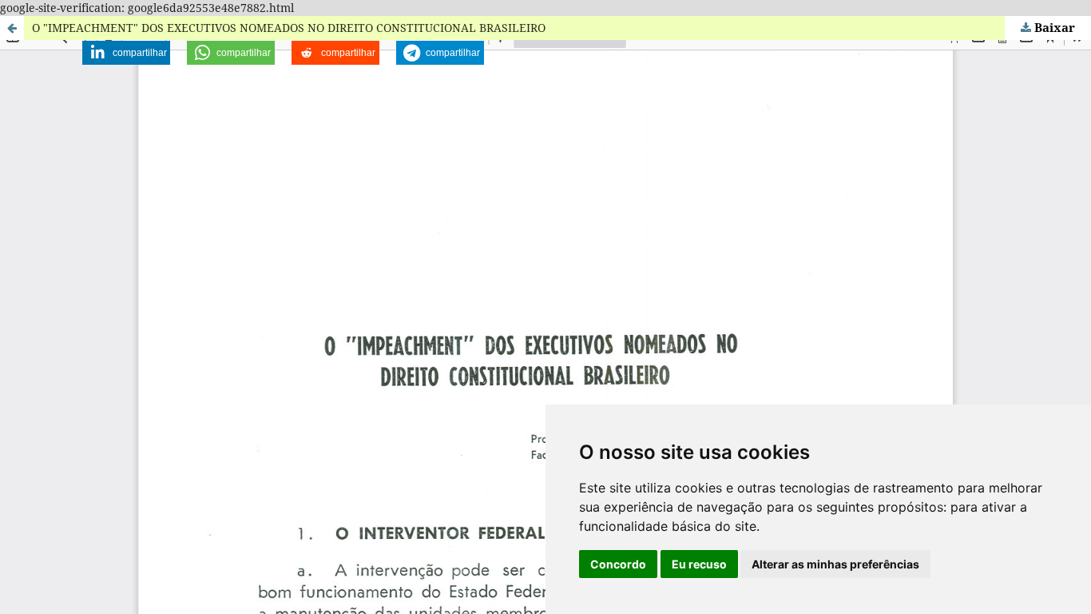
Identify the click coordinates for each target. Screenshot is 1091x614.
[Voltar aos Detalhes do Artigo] (12, 28)
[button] (126, 53)
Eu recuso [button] (699, 564)
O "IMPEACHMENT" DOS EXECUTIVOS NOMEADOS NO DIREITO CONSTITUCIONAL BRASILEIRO (289, 27)
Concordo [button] (618, 564)
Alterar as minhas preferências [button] (835, 564)
